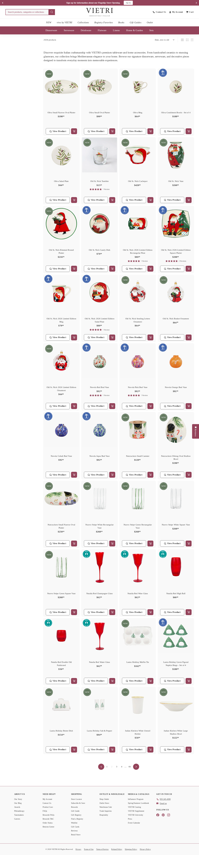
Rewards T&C (48, 819)
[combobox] (30, 12)
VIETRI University (135, 815)
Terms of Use (89, 849)
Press (130, 819)
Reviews (74, 831)
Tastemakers (19, 815)
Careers (17, 819)
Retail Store (75, 835)
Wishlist (74, 823)
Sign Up (128, 3)
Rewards (74, 807)
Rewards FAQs (48, 815)
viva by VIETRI (64, 22)
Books (121, 22)
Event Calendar (134, 823)
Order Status (48, 823)
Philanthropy (19, 811)
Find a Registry (77, 819)
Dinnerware (51, 30)
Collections (83, 22)
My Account (47, 799)
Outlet (150, 22)
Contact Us (47, 803)
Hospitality (104, 815)
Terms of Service (102, 849)
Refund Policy (116, 849)
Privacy (78, 849)
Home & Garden (134, 30)
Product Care (48, 807)
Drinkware (86, 30)
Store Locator (76, 799)
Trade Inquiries (106, 811)
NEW (48, 22)
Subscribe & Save (78, 803)
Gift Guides (135, 22)
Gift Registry (76, 815)
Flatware (102, 30)
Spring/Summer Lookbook (138, 803)
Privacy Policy (145, 849)
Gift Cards (75, 827)
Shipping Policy (131, 849)
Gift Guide (75, 811)
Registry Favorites (103, 22)
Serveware (69, 30)
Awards (17, 807)
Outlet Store (104, 803)
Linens (116, 30)
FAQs (45, 811)
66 (130, 767)
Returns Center (48, 827)
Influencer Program (135, 799)
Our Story (18, 799)
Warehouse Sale (106, 807)
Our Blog (18, 803)
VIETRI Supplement (136, 811)
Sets (151, 30)
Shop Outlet (104, 799)
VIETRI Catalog (134, 807)
